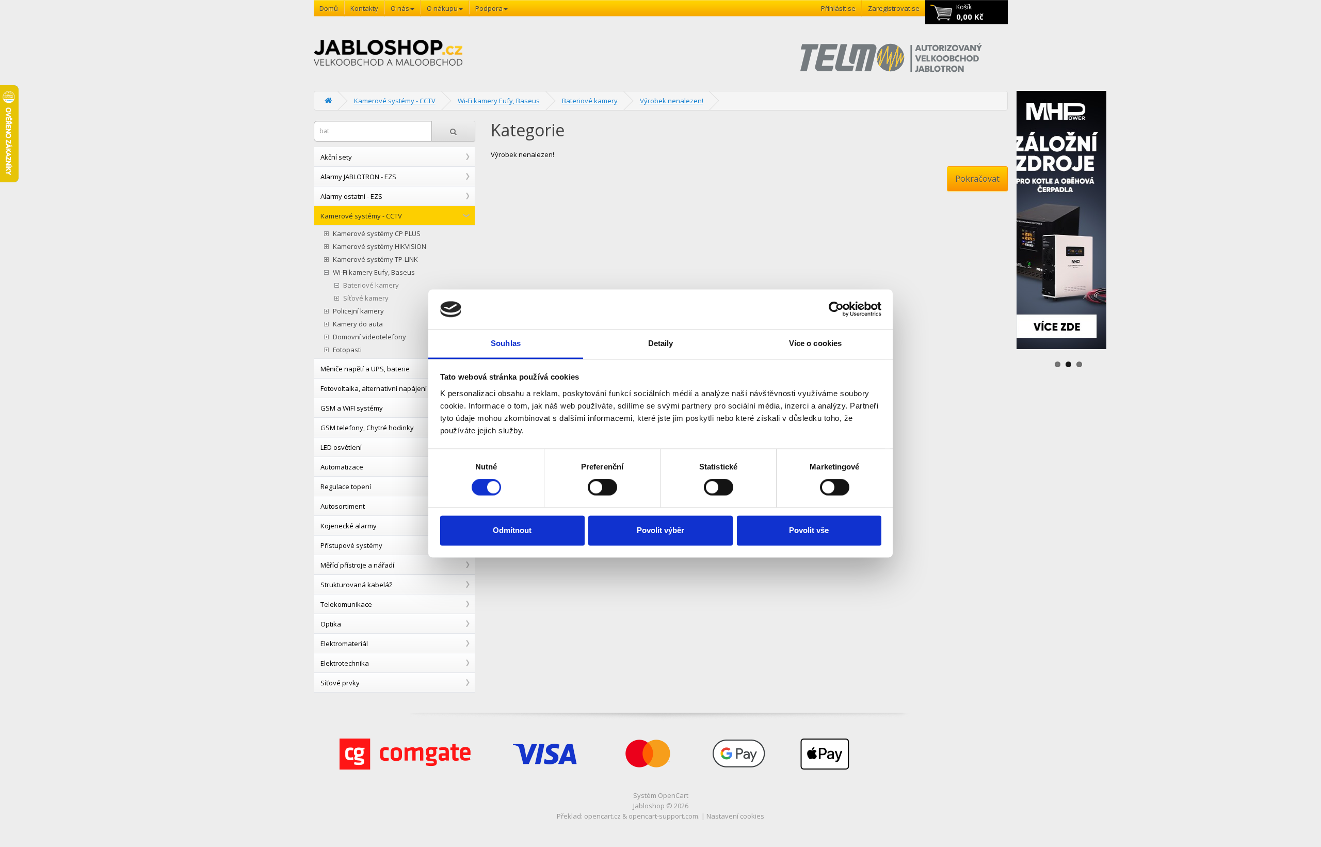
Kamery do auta (358, 324)
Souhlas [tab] (506, 343)
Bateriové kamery (590, 100)
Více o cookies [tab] (815, 343)
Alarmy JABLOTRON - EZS (358, 176)
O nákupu (442, 8)
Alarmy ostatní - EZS (351, 196)
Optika (330, 624)
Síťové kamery (366, 298)
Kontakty (364, 8)
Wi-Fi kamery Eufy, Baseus (499, 100)
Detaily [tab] (660, 343)
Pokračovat (977, 178)
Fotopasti (347, 350)
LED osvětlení (341, 447)
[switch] (602, 487)
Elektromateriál (344, 643)
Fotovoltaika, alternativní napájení (373, 388)
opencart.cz (602, 816)
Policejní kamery (358, 311)
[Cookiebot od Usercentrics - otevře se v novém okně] (836, 309)
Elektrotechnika (344, 663)
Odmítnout (512, 530)
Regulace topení (345, 486)
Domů (328, 8)
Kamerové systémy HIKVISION (379, 246)
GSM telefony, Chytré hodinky (367, 427)
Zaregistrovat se (894, 8)
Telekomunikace (346, 604)
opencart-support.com (663, 816)
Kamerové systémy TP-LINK (375, 259)
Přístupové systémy (351, 545)
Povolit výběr (660, 530)
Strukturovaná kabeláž (356, 584)
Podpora (489, 8)
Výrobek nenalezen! (671, 100)
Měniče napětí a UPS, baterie (365, 368)
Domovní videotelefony (369, 337)
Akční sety (336, 157)
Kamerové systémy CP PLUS (377, 233)
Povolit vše (809, 530)
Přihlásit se (838, 8)
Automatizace (341, 467)
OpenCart (673, 795)
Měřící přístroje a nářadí (357, 565)
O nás (400, 8)
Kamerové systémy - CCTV (395, 100)
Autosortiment (342, 506)
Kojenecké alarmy (348, 525)
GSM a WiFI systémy (351, 408)
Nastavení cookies (735, 816)
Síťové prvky (340, 682)
